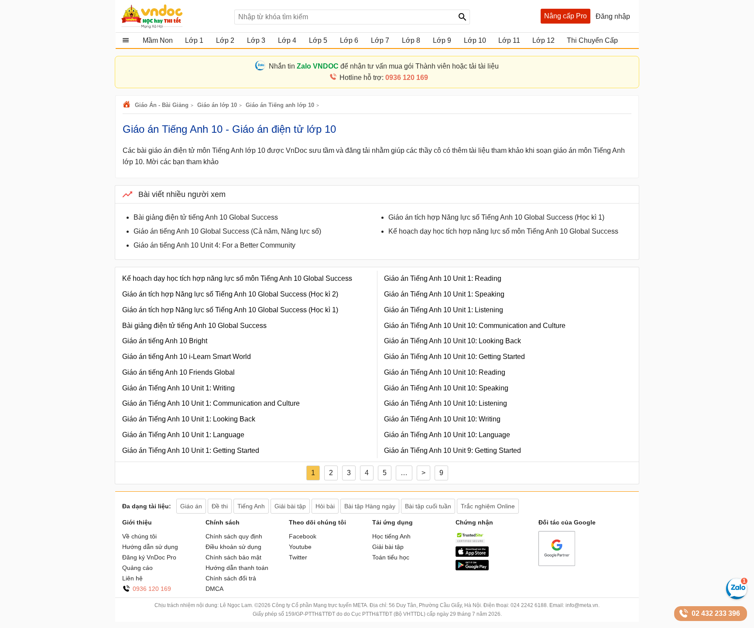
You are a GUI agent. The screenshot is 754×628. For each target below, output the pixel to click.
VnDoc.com (128, 105)
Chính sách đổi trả (231, 578)
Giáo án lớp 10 (217, 105)
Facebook (302, 536)
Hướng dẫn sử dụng (150, 546)
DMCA (214, 588)
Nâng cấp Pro (565, 16)
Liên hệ (132, 578)
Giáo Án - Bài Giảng (161, 105)
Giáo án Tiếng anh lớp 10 (280, 105)
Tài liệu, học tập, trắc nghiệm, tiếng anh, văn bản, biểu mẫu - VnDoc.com (173, 16)
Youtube (300, 546)
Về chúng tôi (139, 536)
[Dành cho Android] (472, 568)
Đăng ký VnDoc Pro (149, 557)
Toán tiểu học (390, 557)
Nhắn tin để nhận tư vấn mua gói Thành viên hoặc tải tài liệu (384, 66)
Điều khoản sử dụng (233, 546)
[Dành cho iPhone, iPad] (472, 554)
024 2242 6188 (529, 605)
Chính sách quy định (234, 536)
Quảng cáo (137, 567)
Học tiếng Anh (391, 536)
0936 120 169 (152, 588)
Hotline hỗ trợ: (383, 77)
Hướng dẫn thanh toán (237, 567)
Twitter (298, 557)
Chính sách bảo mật (233, 557)
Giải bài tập (388, 546)
